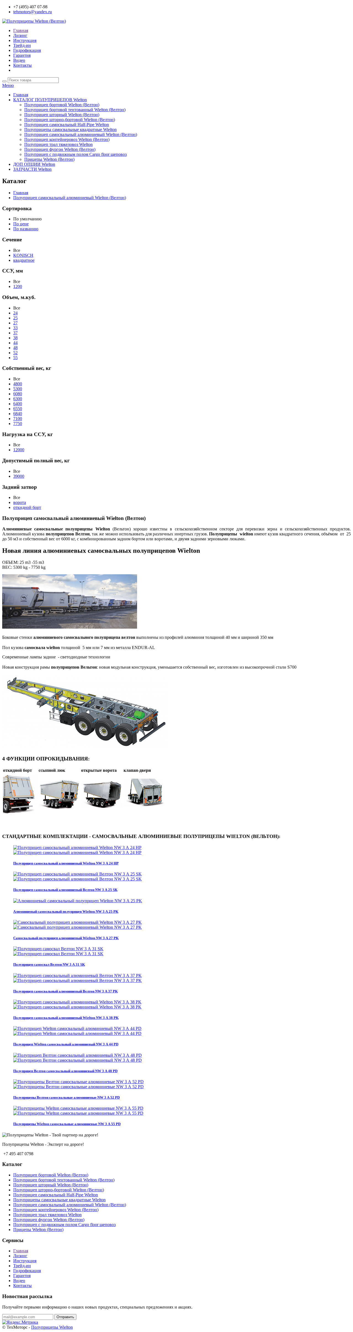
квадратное (23, 260)
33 (15, 327)
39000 (18, 476)
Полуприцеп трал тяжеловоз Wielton (58, 144)
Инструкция (24, 40)
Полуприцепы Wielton (52, 1327)
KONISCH (23, 255)
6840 (17, 413)
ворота (19, 502)
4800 (17, 383)
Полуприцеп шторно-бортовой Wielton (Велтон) (69, 119)
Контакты (22, 65)
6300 (17, 398)
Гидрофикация (27, 50)
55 (15, 357)
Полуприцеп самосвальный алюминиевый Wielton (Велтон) (80, 134)
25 (15, 318)
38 (15, 337)
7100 (17, 418)
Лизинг (20, 35)
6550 (17, 408)
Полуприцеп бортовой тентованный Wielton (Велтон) (74, 109)
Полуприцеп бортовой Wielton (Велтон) (61, 104)
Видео (19, 60)
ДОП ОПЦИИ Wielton (34, 164)
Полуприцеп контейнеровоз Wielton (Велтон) (66, 139)
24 (15, 313)
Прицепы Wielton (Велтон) (49, 159)
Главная (20, 30)
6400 (17, 403)
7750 (17, 423)
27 (15, 323)
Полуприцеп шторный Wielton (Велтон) (61, 114)
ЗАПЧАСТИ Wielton (32, 169)
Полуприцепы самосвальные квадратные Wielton (70, 129)
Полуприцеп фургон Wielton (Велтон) (59, 149)
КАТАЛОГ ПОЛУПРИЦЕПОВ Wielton (50, 99)
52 (15, 352)
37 (15, 332)
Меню (8, 85)
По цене (21, 223)
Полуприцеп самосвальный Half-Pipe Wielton (66, 124)
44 (15, 342)
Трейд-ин (22, 45)
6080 (17, 393)
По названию (25, 228)
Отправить (65, 1317)
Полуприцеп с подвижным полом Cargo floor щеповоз (75, 154)
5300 (17, 388)
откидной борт (27, 507)
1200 (17, 286)
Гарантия (22, 55)
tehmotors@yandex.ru (32, 11)
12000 (18, 449)
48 (15, 347)
